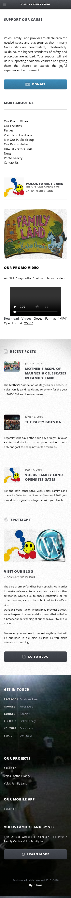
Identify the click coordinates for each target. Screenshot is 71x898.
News (7, 153)
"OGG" (28, 323)
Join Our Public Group (19, 140)
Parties (8, 130)
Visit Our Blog (18, 571)
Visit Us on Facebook (18, 135)
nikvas (38, 885)
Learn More (38, 854)
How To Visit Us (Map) (18, 149)
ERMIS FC (10, 768)
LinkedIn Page (28, 721)
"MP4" (62, 318)
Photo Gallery (13, 158)
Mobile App (26, 706)
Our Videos (26, 728)
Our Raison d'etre (16, 144)
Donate (39, 84)
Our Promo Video (16, 121)
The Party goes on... (45, 421)
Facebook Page (28, 699)
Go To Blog (38, 657)
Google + (25, 714)
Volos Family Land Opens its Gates (44, 477)
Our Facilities (13, 126)
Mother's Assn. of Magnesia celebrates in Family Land (45, 373)
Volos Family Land (15, 783)
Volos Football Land (16, 776)
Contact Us (11, 162)
